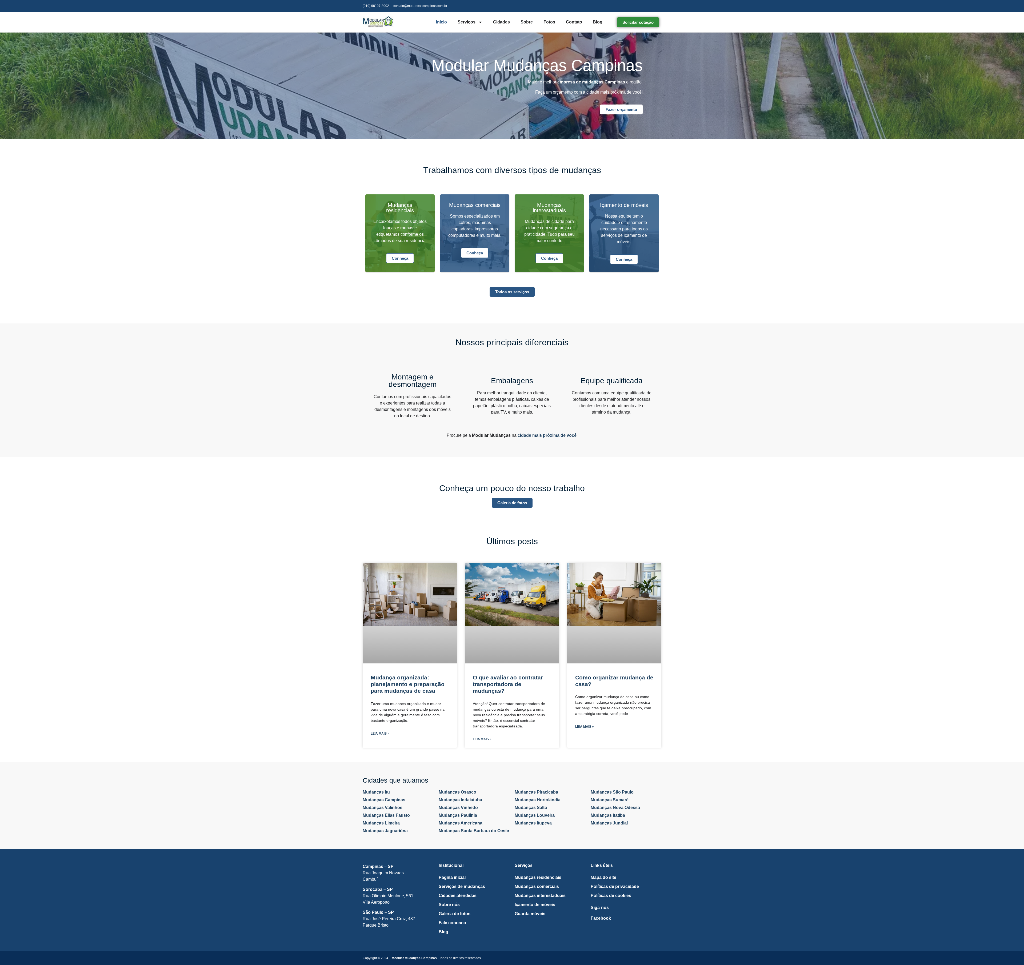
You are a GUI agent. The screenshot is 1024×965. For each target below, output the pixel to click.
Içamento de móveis (535, 904)
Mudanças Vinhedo (458, 807)
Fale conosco (452, 922)
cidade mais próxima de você (547, 435)
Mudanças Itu (376, 792)
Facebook (601, 918)
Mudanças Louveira (535, 815)
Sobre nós (449, 904)
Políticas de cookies (611, 895)
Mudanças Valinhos (382, 807)
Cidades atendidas (458, 895)
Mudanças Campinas (384, 800)
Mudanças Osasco (457, 792)
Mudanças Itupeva (533, 823)
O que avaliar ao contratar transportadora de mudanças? (508, 684)
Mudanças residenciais (538, 877)
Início (441, 22)
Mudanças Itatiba (608, 815)
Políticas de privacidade (615, 886)
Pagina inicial (452, 877)
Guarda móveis (530, 913)
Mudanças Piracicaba (536, 792)
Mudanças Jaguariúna (385, 830)
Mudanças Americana (460, 823)
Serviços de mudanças (462, 886)
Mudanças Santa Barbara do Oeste (474, 830)
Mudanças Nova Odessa (615, 807)
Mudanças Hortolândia (538, 800)
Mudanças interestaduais (540, 895)
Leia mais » (380, 733)
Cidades (501, 22)
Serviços (466, 22)
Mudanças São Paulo (612, 792)
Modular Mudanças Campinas (414, 958)
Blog (597, 22)
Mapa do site (603, 877)
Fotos (549, 22)
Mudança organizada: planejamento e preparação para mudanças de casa (408, 684)
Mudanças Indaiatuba (460, 800)
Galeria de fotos (454, 913)
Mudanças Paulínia (458, 815)
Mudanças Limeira (381, 823)
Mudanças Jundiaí (609, 823)
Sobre (527, 22)
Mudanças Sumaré (610, 800)
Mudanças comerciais (537, 886)
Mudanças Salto (531, 807)
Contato (574, 22)
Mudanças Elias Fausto (386, 815)
